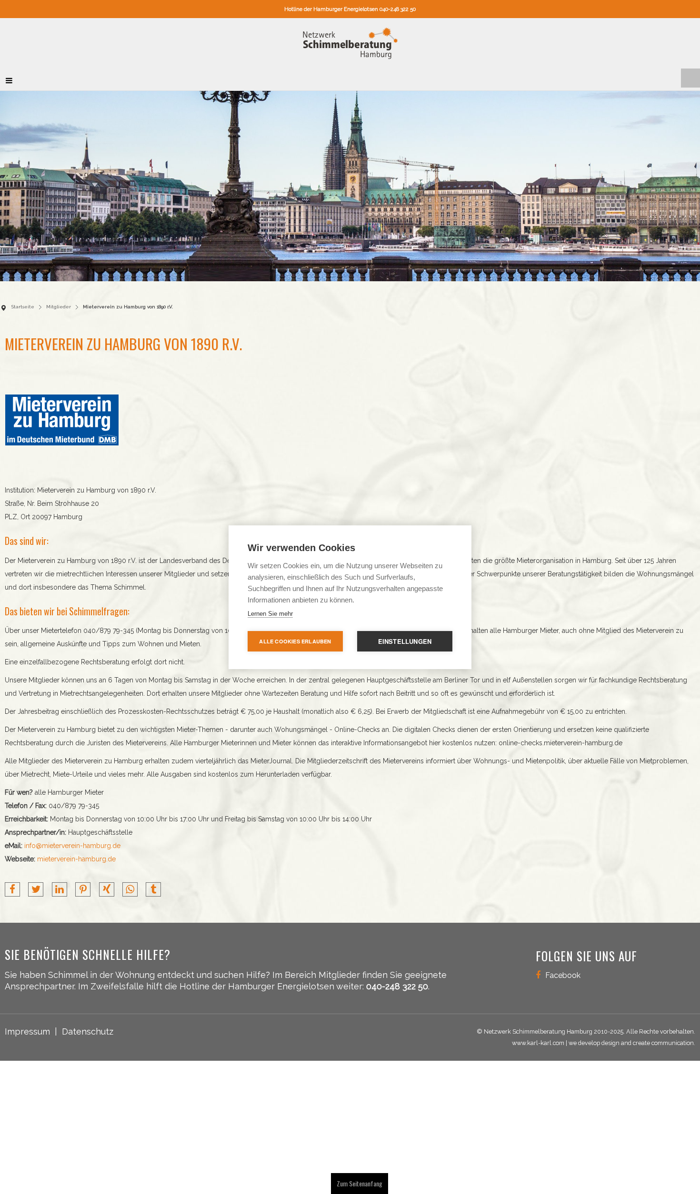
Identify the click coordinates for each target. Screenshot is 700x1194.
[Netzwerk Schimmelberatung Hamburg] (350, 41)
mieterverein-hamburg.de (76, 854)
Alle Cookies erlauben (295, 641)
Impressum (27, 1027)
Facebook (562, 971)
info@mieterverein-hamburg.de (72, 841)
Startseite (22, 302)
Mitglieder (58, 302)
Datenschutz (87, 1027)
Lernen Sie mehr (270, 613)
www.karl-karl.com (538, 1038)
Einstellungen (405, 641)
